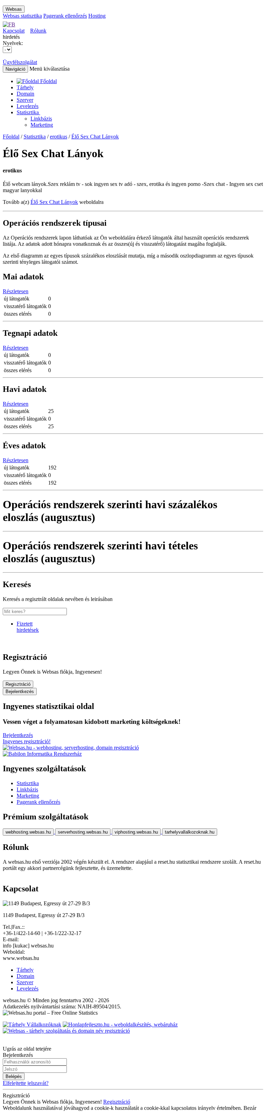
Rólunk (38, 31)
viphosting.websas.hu (136, 832)
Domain (25, 94)
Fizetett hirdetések (28, 627)
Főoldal (11, 137)
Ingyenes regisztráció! (27, 741)
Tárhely (25, 87)
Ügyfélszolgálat (20, 62)
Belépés (14, 1076)
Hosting (97, 16)
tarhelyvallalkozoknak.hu (189, 832)
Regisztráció (18, 684)
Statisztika (28, 112)
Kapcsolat (14, 31)
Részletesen (15, 291)
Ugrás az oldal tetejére (27, 1049)
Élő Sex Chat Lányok (95, 137)
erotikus (58, 137)
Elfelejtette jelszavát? (25, 1083)
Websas (14, 9)
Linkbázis (41, 119)
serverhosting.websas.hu (83, 832)
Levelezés (27, 106)
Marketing (41, 125)
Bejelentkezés (20, 691)
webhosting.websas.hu (28, 832)
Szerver (25, 100)
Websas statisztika (22, 16)
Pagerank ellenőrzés (65, 16)
